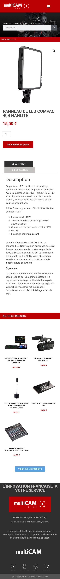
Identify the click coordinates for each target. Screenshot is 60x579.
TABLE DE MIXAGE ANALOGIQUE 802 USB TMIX (16, 449)
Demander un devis (18, 144)
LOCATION (5, 39)
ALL (13, 39)
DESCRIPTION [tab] (18, 163)
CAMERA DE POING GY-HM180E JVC (43, 359)
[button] (48, 6)
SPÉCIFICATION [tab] (19, 170)
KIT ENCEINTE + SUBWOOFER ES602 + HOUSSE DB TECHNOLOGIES (16, 405)
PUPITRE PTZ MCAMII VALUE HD (44, 404)
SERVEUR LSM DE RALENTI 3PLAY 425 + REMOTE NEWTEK (16, 360)
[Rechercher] (54, 28)
